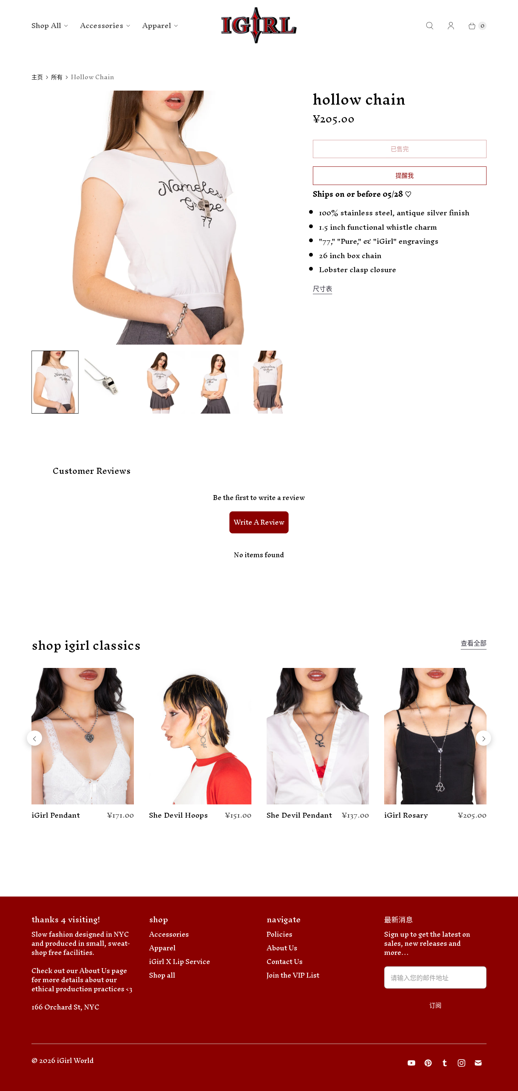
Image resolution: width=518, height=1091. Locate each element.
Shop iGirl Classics (86, 645)
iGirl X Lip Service (179, 961)
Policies (279, 934)
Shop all (162, 975)
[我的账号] (450, 26)
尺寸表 (322, 289)
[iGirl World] (259, 25)
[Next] (483, 738)
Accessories (101, 25)
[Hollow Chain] (161, 218)
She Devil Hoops (178, 815)
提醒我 (405, 175)
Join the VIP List (293, 975)
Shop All (46, 25)
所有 (57, 77)
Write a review (259, 522)
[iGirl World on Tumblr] (444, 1063)
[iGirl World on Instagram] (461, 1063)
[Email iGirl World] (478, 1063)
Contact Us (285, 961)
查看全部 (474, 644)
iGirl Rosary (406, 815)
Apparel (156, 25)
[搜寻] (429, 26)
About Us (282, 948)
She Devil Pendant (299, 815)
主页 (37, 77)
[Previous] (34, 738)
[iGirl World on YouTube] (411, 1063)
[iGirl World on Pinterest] (428, 1063)
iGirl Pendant (55, 815)
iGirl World (75, 1060)
